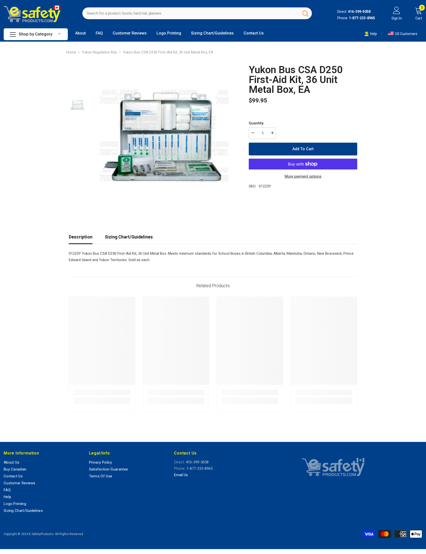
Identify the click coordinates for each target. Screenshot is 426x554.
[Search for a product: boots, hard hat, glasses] (197, 13)
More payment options (303, 176)
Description (80, 236)
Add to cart (303, 149)
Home (71, 52)
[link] (102, 392)
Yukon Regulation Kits (99, 52)
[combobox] (190, 13)
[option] (163, 134)
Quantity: (256, 123)
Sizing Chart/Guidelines (129, 236)
